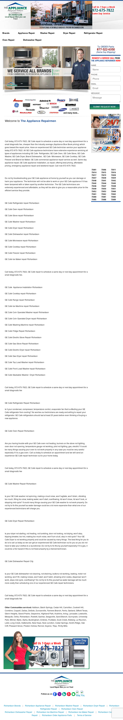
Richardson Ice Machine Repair (50, 712)
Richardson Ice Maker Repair (81, 712)
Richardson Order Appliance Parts (57, 715)
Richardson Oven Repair (72, 708)
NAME (93, 65)
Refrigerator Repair (93, 32)
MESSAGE (95, 93)
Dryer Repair (69, 32)
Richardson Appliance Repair (38, 705)
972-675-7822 (103, 10)
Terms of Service (84, 715)
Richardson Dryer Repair (94, 705)
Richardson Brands (12, 705)
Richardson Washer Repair (67, 705)
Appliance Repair (26, 32)
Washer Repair (47, 32)
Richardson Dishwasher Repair (18, 712)
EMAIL (93, 83)
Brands (5, 32)
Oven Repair (8, 39)
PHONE (94, 74)
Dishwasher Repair (32, 39)
